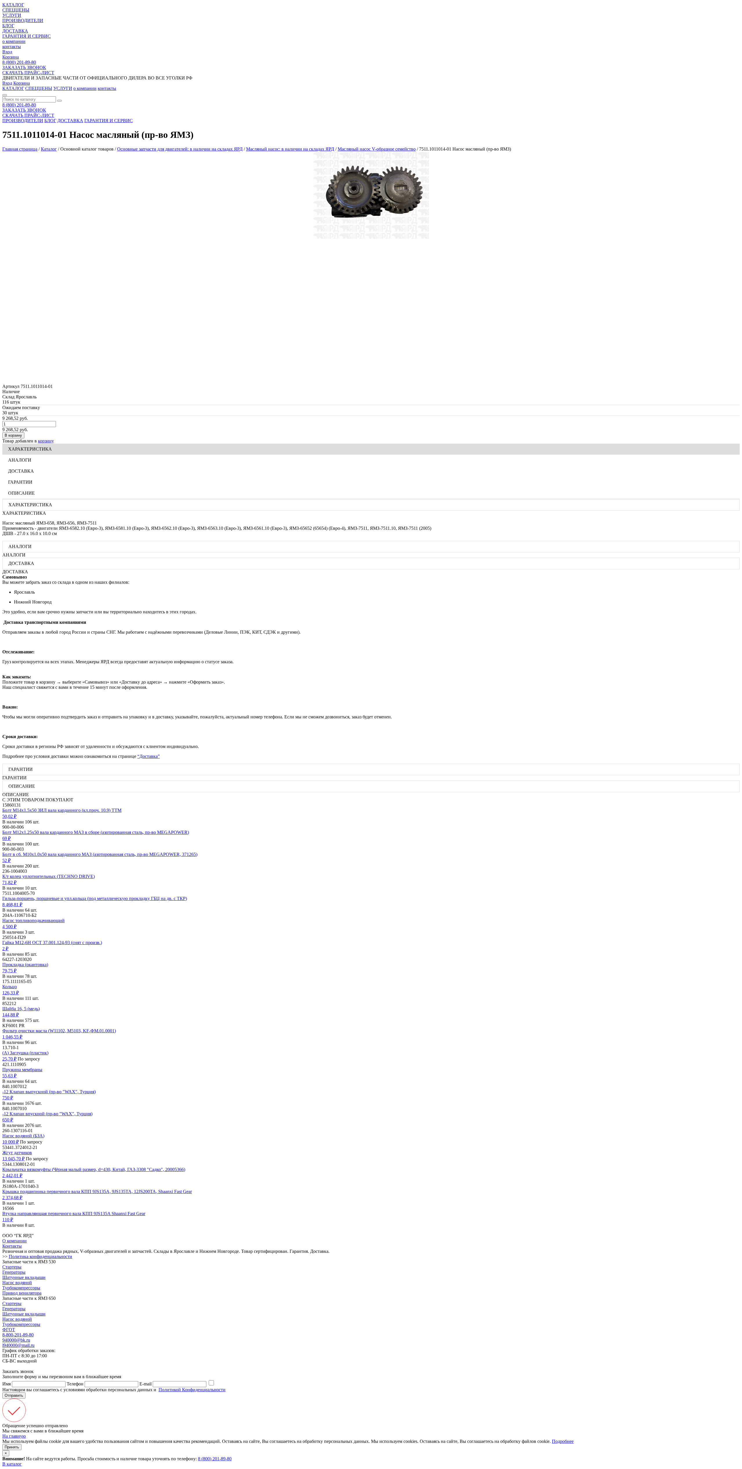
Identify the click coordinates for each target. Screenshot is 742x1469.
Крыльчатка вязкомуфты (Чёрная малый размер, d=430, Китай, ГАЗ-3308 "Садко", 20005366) (93, 1169)
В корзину (13, 435)
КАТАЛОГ (13, 4)
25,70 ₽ (9, 1058)
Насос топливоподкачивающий (33, 920)
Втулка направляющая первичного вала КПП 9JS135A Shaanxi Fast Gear (73, 1213)
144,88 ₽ (10, 1014)
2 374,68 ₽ (12, 1197)
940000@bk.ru (16, 1340)
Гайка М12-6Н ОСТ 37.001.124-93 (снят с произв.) (52, 942)
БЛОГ (8, 25)
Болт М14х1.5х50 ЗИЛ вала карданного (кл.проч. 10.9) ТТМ (61, 810)
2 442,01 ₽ (12, 1175)
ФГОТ (8, 1329)
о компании (14, 41)
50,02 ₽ (9, 816)
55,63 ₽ (9, 1075)
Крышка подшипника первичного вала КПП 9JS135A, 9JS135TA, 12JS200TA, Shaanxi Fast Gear (97, 1191)
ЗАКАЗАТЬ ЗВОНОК (24, 67)
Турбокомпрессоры (21, 1287)
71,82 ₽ (9, 882)
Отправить (14, 1395)
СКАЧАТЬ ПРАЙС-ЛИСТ (28, 72)
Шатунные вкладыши (24, 1277)
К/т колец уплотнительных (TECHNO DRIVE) (48, 876)
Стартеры (11, 1266)
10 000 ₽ (10, 1141)
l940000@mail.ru (18, 1345)
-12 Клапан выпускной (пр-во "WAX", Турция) (49, 1091)
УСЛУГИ (11, 15)
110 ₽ (7, 1219)
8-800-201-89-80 (18, 1334)
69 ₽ (6, 838)
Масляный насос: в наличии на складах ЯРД (290, 149)
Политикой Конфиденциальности (192, 1389)
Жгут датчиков (17, 1152)
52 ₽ (6, 860)
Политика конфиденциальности (40, 1256)
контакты (11, 46)
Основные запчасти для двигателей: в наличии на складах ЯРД (180, 149)
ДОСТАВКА (15, 30)
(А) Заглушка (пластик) (25, 1052)
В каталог (12, 1463)
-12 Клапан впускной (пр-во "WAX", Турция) (47, 1113)
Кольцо (9, 986)
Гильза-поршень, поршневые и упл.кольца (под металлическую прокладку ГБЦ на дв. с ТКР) (94, 898)
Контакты (12, 1246)
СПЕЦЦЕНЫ (15, 10)
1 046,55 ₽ (12, 1036)
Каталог (49, 149)
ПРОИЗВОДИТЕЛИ (22, 20)
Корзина (10, 57)
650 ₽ (7, 1119)
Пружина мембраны (22, 1069)
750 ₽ (7, 1097)
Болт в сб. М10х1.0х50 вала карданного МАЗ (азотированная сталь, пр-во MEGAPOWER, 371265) (99, 854)
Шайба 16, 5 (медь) (21, 1008)
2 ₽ (5, 948)
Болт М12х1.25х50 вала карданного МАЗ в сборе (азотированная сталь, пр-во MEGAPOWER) (95, 832)
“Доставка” (148, 756)
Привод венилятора (21, 1293)
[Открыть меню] (4, 95)
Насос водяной (17, 1282)
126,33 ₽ (10, 992)
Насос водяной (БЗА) (23, 1135)
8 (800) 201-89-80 (19, 62)
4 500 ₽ (9, 926)
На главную (14, 1436)
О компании (14, 1240)
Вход (7, 51)
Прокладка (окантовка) (25, 964)
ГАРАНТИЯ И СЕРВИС (26, 36)
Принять (12, 1447)
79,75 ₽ (9, 970)
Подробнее (563, 1441)
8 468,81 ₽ (12, 904)
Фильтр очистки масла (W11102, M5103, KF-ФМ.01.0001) (59, 1030)
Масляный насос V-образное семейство (377, 149)
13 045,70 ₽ (13, 1158)
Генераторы (14, 1272)
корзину (46, 440)
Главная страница (19, 149)
